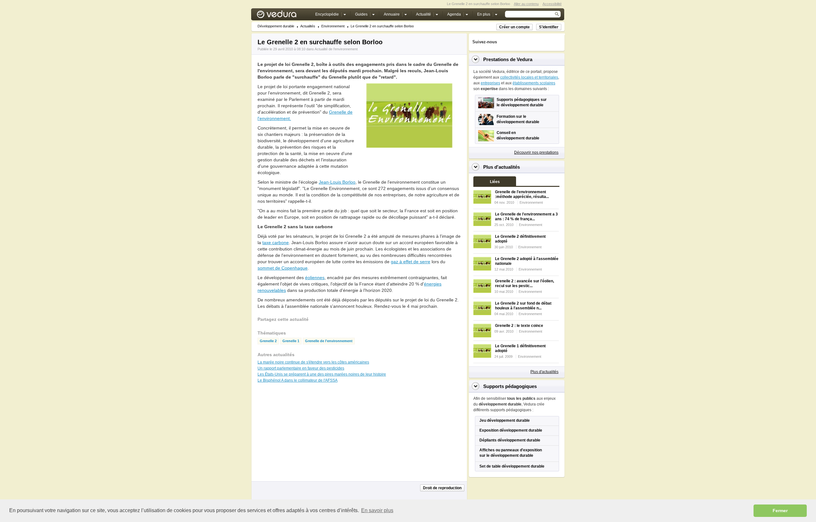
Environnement (333, 26)
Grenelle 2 (268, 341)
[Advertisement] (409, 162)
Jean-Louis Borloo (337, 182)
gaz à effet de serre (410, 261)
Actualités (307, 26)
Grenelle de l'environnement (329, 341)
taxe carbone (275, 242)
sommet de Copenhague (283, 268)
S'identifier (548, 27)
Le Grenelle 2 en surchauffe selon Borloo (382, 26)
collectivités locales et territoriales (529, 77)
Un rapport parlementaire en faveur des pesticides (301, 368)
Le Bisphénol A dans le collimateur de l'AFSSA (298, 380)
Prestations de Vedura (507, 59)
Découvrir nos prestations (536, 152)
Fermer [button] (780, 510)
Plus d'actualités (544, 372)
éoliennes (314, 277)
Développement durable (276, 26)
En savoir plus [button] (377, 510)
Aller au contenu (526, 4)
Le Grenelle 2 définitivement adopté (520, 238)
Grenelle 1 (290, 341)
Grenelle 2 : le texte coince (519, 325)
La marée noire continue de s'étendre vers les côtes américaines (313, 362)
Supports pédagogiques (510, 386)
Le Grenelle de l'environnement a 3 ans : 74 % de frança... (526, 216)
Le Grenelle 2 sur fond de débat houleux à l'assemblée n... (523, 305)
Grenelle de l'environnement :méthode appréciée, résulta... (522, 194)
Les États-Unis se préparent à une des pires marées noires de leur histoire (322, 374)
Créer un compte (514, 27)
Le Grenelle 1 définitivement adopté (520, 348)
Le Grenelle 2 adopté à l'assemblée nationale (526, 261)
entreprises (490, 83)
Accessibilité (552, 4)
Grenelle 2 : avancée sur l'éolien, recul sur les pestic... (524, 283)
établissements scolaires (534, 83)
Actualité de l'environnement (336, 49)
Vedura (284, 15)
